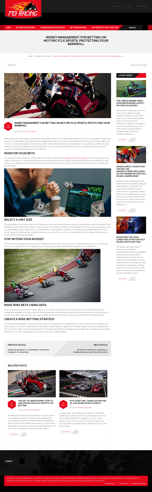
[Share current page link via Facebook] (5, 61)
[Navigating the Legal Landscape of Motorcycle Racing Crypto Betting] (131, 225)
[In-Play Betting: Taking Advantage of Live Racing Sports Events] (83, 383)
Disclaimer (128, 6)
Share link (12, 65)
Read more (14, 434)
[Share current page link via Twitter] (8, 61)
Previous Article (17, 345)
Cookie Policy (117, 6)
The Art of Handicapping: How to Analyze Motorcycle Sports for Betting (35, 403)
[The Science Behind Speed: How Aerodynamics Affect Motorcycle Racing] (131, 89)
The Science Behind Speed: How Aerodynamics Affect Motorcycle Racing (130, 103)
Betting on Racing (29, 131)
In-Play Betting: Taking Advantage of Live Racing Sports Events (88, 402)
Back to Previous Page (139, 65)
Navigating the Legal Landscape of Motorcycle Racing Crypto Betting (130, 239)
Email (121, 471)
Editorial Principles (142, 6)
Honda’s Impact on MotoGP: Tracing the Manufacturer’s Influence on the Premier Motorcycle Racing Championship (131, 171)
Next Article (100, 345)
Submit (124, 482)
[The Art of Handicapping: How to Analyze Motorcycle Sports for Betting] (32, 383)
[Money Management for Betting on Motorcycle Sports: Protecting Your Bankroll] (57, 95)
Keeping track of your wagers (76, 158)
